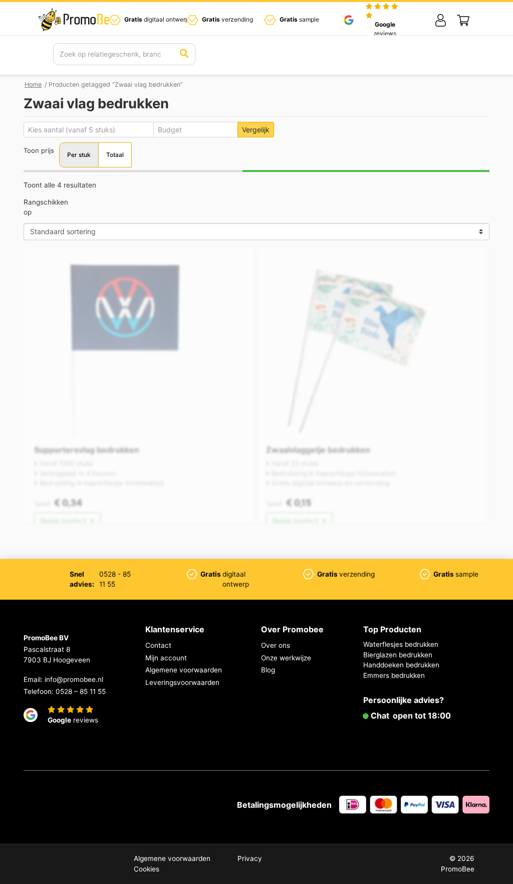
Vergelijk (256, 129)
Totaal (115, 154)
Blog (268, 670)
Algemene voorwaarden (183, 670)
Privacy (249, 858)
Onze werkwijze (286, 658)
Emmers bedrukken (394, 675)
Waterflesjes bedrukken (400, 644)
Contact (158, 645)
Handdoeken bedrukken (401, 665)
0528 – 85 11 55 (81, 691)
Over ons (275, 645)
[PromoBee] (77, 20)
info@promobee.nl (74, 679)
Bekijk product (64, 521)
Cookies (146, 869)
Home (33, 84)
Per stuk (79, 154)
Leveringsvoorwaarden (182, 682)
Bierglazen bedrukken (397, 655)
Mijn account (166, 658)
